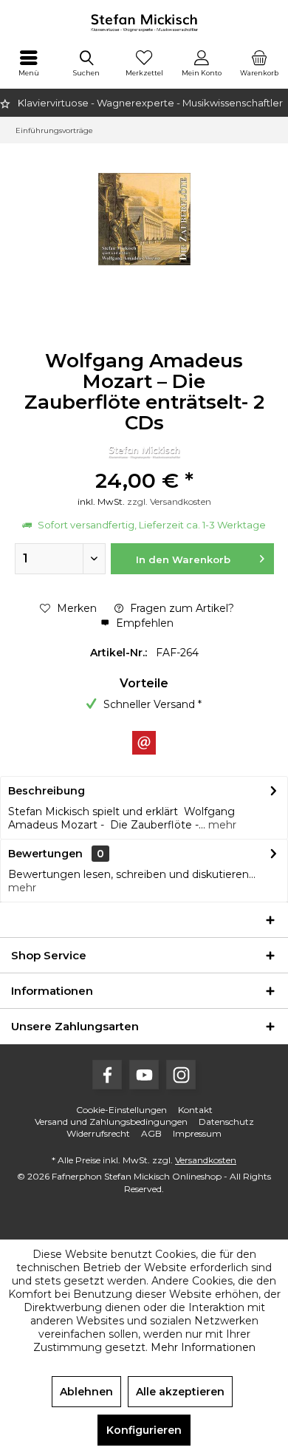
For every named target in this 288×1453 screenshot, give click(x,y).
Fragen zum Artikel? (180, 608)
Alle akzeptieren (180, 1391)
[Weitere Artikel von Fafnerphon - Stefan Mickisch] (144, 452)
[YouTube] (144, 1074)
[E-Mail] (144, 743)
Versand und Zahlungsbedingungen (111, 1121)
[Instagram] (181, 1074)
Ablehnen (86, 1391)
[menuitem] (29, 63)
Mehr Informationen (203, 1347)
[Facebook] (107, 1074)
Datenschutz (226, 1121)
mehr (220, 824)
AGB (151, 1133)
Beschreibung (46, 790)
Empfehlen (143, 623)
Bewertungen (45, 853)
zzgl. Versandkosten (169, 501)
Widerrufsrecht (98, 1133)
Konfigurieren (144, 1430)
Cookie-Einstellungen (121, 1109)
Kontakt (195, 1109)
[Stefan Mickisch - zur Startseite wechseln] (144, 22)
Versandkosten (205, 1160)
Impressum (197, 1133)
